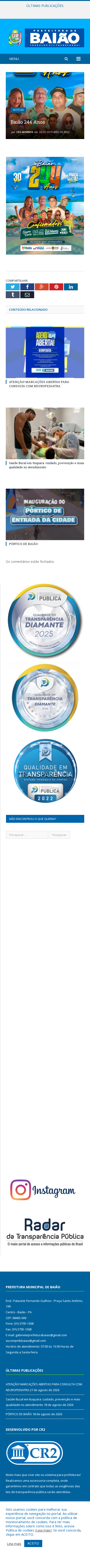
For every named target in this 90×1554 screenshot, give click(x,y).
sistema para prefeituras (62, 1475)
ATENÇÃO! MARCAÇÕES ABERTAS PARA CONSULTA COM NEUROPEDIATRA (39, 384)
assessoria (37, 1480)
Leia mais (43, 1530)
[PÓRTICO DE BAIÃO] (45, 514)
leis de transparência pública (26, 1492)
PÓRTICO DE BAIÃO (23, 544)
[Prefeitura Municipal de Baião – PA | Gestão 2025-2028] (45, 37)
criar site (34, 1475)
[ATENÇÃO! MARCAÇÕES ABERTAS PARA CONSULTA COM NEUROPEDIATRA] (45, 352)
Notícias (18, 109)
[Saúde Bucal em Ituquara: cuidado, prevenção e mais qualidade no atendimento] (45, 433)
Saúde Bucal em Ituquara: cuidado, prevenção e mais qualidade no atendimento (46, 11)
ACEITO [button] (33, 1543)
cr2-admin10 (24, 132)
